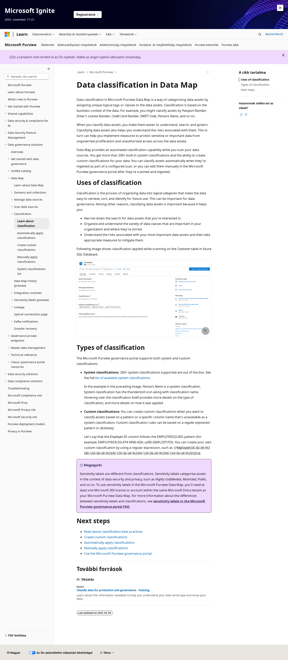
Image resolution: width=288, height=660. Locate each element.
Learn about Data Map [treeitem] (28, 185)
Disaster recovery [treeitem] (25, 328)
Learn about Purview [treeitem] (21, 92)
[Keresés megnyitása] (260, 34)
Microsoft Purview (101, 72)
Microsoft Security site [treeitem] (22, 417)
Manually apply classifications (106, 548)
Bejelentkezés (274, 34)
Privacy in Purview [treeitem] (20, 431)
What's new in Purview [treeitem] (22, 99)
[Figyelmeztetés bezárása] (280, 8)
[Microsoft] (7, 34)
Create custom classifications (105, 537)
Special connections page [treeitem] (31, 314)
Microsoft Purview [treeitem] (19, 85)
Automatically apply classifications (109, 542)
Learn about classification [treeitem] (26, 223)
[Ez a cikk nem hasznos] (246, 114)
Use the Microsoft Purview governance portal (118, 553)
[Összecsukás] (48, 69)
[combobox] (27, 76)
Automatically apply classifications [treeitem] (30, 235)
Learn (81, 72)
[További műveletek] (208, 72)
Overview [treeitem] (17, 152)
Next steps (248, 90)
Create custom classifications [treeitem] (26, 247)
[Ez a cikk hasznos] (241, 114)
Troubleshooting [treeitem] (18, 388)
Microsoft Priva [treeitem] (17, 403)
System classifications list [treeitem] (31, 271)
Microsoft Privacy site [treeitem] (22, 410)
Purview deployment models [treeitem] (26, 424)
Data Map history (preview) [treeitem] (25, 283)
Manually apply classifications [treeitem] (27, 259)
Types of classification (255, 84)
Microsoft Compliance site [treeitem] (25, 395)
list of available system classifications (122, 378)
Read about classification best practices (113, 531)
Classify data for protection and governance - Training (113, 590)
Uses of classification (255, 79)
